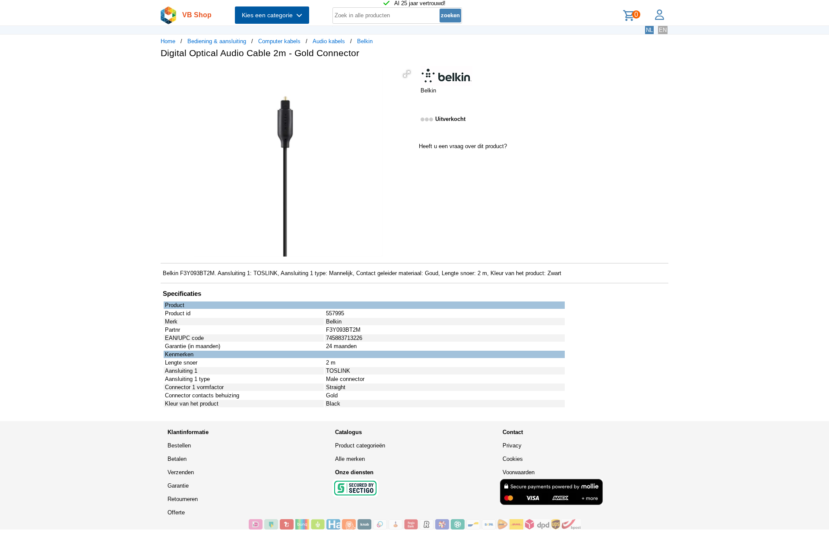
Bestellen (179, 445)
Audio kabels (329, 41)
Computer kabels (279, 41)
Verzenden (181, 472)
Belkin (365, 41)
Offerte (176, 512)
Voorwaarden (519, 472)
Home (168, 41)
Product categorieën (360, 445)
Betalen (177, 459)
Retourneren (183, 499)
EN (663, 30)
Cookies (513, 459)
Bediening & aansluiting (216, 41)
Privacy (512, 445)
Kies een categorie (269, 15)
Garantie (178, 485)
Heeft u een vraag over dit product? (463, 146)
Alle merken (350, 459)
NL (649, 30)
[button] (407, 74)
